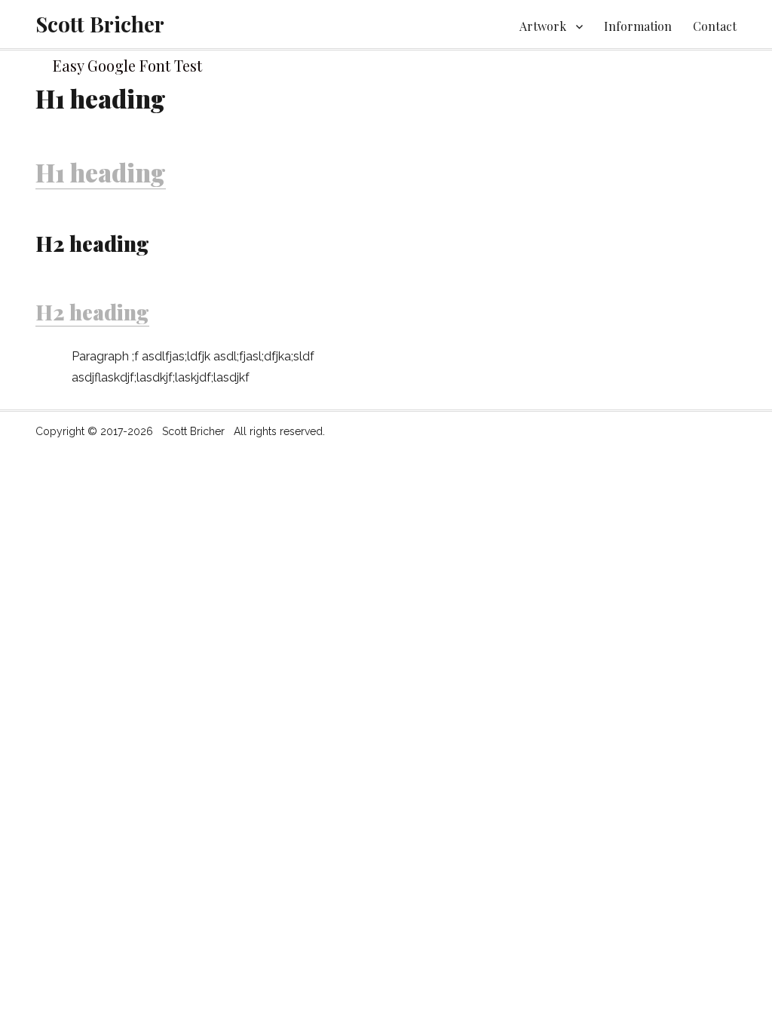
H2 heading (92, 312)
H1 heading (100, 172)
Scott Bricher (99, 24)
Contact (715, 26)
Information (638, 26)
